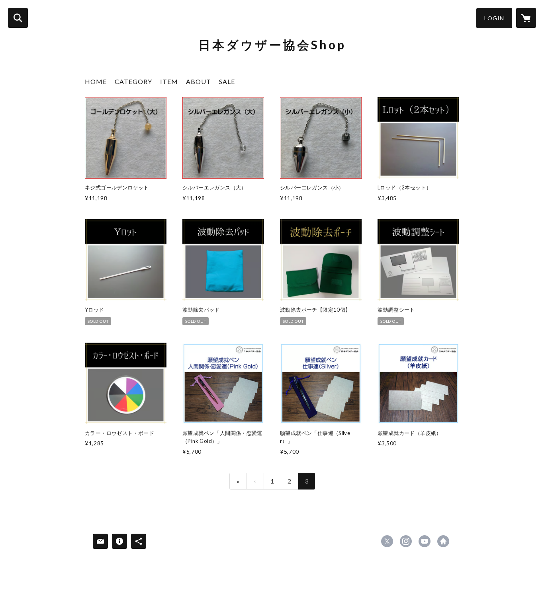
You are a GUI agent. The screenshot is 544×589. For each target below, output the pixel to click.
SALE (227, 81)
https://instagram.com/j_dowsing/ (406, 541)
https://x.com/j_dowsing (387, 541)
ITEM (169, 81)
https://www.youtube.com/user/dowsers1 (425, 541)
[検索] (18, 18)
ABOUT (198, 81)
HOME (96, 81)
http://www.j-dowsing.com (443, 541)
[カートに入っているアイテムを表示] (526, 18)
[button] (494, 18)
